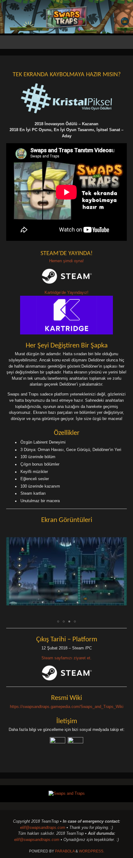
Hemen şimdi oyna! (66, 261)
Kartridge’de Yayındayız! (66, 292)
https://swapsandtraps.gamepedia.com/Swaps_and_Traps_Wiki (66, 707)
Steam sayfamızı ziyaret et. (66, 658)
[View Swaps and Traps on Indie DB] (67, 793)
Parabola (65, 851)
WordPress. (91, 851)
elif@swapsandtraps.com (42, 827)
